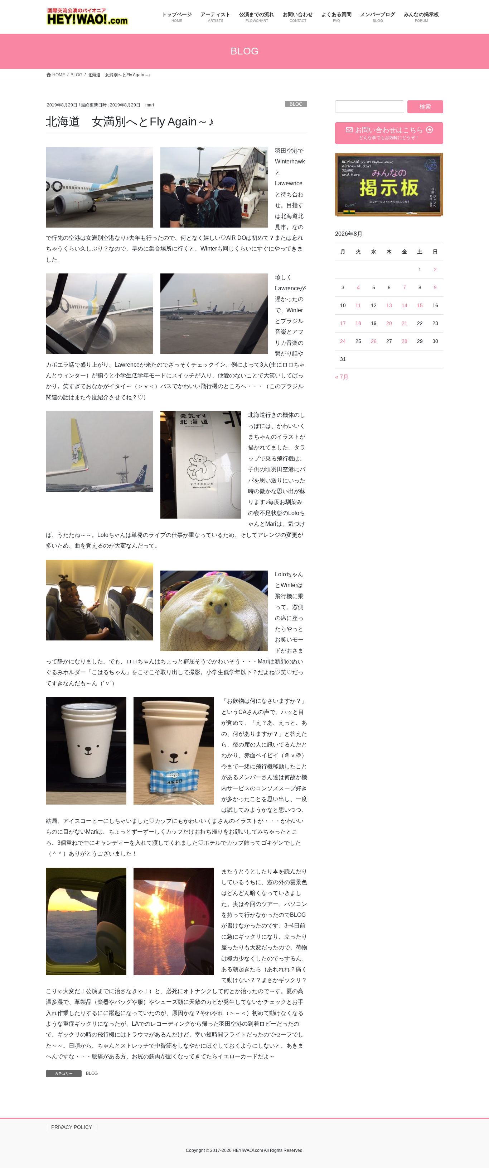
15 (420, 305)
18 (358, 323)
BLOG (296, 104)
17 (343, 323)
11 (358, 305)
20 (389, 323)
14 (404, 305)
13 (389, 305)
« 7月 (342, 377)
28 (404, 341)
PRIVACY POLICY (71, 1127)
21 (404, 323)
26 (374, 341)
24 (343, 341)
